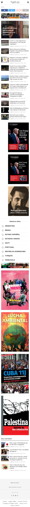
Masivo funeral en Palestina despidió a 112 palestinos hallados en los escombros (19, 50)
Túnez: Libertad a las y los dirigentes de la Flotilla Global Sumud (18, 466)
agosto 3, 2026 (19, 90)
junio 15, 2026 (18, 461)
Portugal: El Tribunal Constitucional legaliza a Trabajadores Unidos (17, 94)
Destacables (6, 24)
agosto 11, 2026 (19, 63)
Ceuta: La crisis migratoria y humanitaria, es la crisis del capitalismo (18, 42)
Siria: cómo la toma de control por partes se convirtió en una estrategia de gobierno (18, 458)
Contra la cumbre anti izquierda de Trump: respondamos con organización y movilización (19, 86)
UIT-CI (12, 46)
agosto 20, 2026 (19, 46)
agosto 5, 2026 (19, 73)
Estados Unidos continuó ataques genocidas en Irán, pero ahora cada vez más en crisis (19, 77)
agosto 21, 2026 (19, 54)
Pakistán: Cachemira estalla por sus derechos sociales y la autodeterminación (19, 59)
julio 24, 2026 (19, 98)
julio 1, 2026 (18, 446)
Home (2, 7)
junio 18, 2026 (19, 453)
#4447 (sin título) (15, 482)
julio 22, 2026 (19, 118)
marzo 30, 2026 (19, 470)
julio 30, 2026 (19, 105)
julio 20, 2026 (19, 112)
